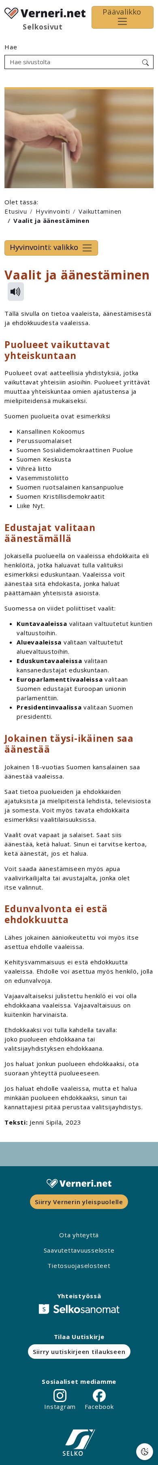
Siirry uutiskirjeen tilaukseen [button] (79, 1351)
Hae (10, 47)
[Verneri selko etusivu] (44, 12)
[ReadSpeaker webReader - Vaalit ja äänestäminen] (16, 291)
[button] (144, 1451)
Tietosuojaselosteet (78, 1265)
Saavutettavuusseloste (79, 1250)
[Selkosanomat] (79, 1309)
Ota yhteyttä (79, 1235)
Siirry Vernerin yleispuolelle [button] (79, 1202)
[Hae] (145, 62)
